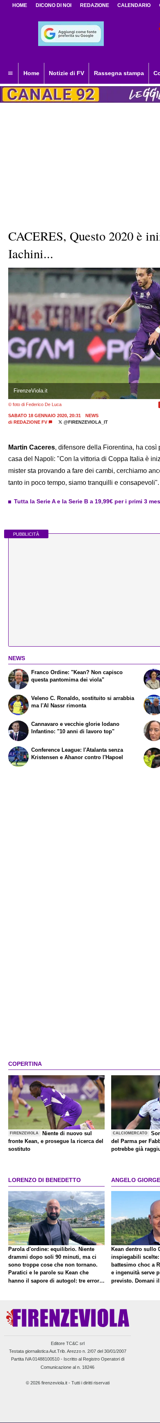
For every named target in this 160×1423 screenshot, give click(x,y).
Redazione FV (30, 422)
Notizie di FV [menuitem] (66, 73)
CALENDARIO (134, 5)
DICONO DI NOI (53, 5)
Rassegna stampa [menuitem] (119, 73)
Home (19, 5)
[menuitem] (10, 73)
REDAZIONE (94, 5)
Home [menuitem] (31, 73)
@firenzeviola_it (85, 422)
